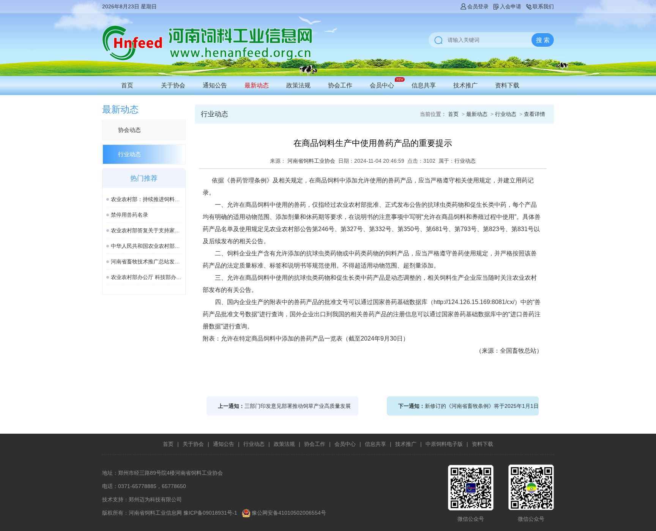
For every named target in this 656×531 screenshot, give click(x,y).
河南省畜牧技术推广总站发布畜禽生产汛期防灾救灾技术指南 (146, 261)
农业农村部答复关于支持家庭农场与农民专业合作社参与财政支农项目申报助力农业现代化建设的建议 (146, 230)
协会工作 (340, 85)
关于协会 (173, 85)
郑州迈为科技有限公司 (155, 499)
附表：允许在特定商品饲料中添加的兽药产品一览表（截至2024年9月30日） (306, 338)
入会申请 (510, 6)
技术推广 (465, 85)
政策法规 (298, 85)
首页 (127, 85)
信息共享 (424, 85)
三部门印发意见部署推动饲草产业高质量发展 (297, 406)
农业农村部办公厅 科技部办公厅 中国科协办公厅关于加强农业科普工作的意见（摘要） (146, 277)
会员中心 (382, 85)
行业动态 (129, 154)
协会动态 (129, 130)
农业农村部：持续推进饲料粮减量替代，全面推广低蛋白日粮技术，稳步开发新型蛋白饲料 (146, 199)
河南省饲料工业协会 (311, 161)
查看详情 (534, 114)
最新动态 (256, 85)
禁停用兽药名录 (129, 215)
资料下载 (507, 85)
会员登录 (478, 6)
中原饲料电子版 (444, 444)
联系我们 (543, 6)
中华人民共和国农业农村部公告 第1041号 (146, 246)
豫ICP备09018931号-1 (210, 513)
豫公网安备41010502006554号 (289, 513)
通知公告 (215, 85)
